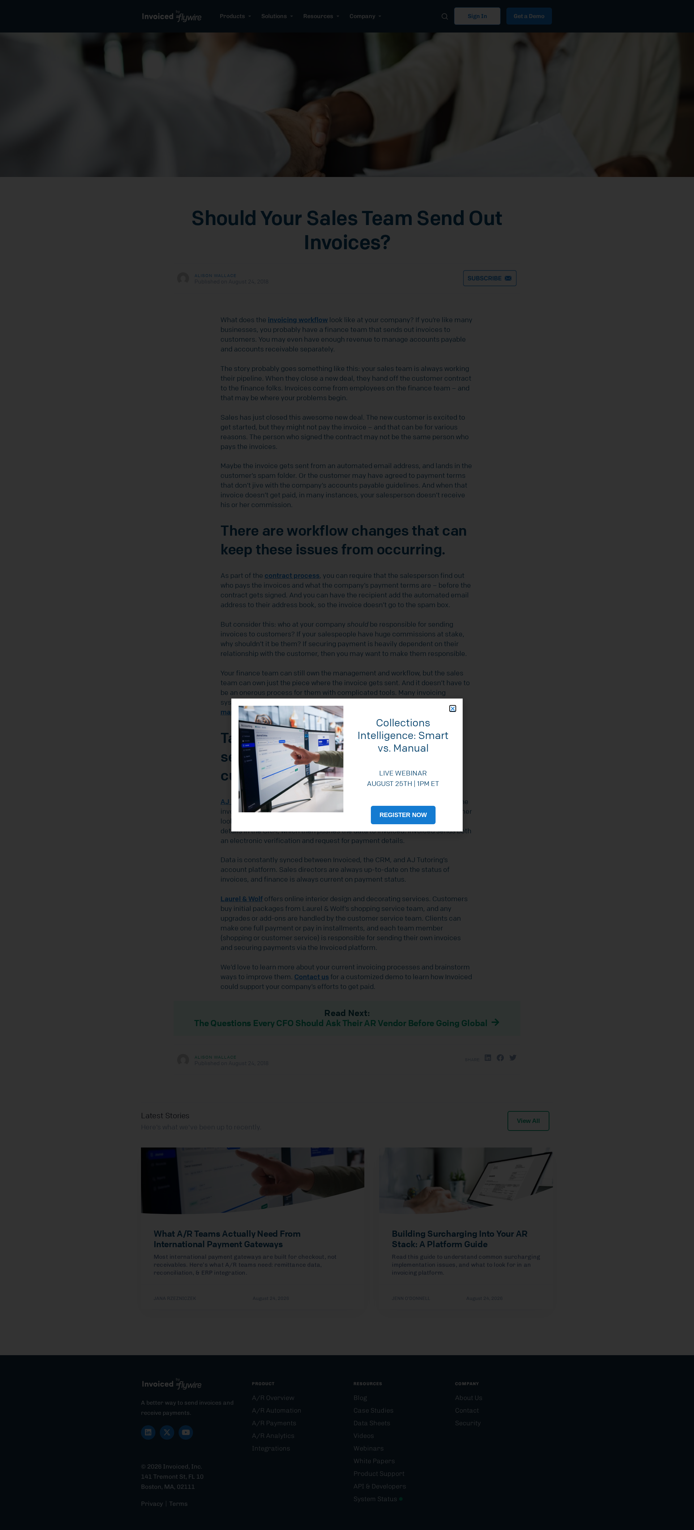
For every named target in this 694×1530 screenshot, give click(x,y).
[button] (452, 708)
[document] (347, 765)
